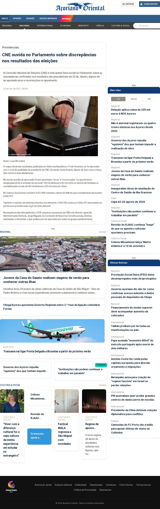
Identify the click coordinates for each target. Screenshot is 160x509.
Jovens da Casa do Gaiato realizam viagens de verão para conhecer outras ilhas (132, 175)
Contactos (111, 485)
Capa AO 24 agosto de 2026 (128, 201)
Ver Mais (102, 232)
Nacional (24, 26)
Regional (7, 26)
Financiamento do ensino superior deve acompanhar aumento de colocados (131, 311)
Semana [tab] (134, 99)
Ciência (100, 26)
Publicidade (80, 485)
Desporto (83, 26)
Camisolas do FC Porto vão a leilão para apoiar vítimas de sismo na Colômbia (132, 428)
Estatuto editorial (63, 485)
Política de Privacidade (85, 490)
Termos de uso (143, 485)
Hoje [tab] (118, 99)
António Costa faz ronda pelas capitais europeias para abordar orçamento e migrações (130, 362)
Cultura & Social (120, 26)
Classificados (96, 485)
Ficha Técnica (126, 485)
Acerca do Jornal (43, 485)
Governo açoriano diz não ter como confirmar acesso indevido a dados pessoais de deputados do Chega (132, 292)
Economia (65, 26)
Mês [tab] (149, 99)
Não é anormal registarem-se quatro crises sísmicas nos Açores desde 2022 (133, 127)
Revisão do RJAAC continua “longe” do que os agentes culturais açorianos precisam (132, 228)
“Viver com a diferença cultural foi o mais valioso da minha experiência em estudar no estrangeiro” (11, 440)
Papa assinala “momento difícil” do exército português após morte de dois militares (132, 344)
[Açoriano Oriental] (11, 492)
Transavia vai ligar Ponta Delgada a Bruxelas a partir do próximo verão (47, 351)
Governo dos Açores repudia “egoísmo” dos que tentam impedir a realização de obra (25, 370)
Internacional (45, 26)
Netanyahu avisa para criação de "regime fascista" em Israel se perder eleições (130, 381)
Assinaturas (105, 490)
